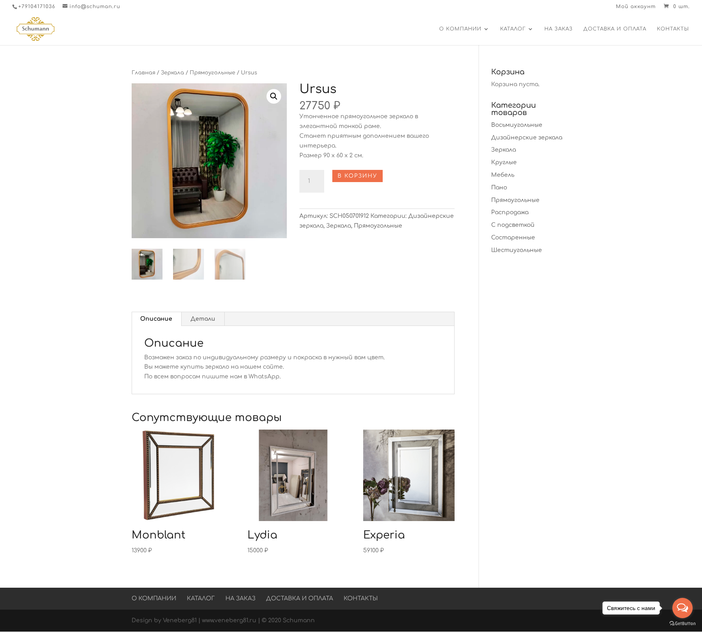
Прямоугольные (212, 73)
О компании (460, 29)
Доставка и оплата (614, 29)
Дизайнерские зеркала (526, 138)
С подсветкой (513, 225)
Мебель (502, 175)
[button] (273, 96)
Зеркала (172, 73)
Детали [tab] (203, 319)
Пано (499, 188)
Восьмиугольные (516, 125)
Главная (143, 73)
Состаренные (513, 238)
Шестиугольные (516, 250)
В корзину (357, 176)
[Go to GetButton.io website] (683, 623)
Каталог (513, 29)
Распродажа (510, 212)
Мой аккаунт (636, 6)
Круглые (504, 162)
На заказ (558, 29)
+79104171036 (36, 6)
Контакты (673, 29)
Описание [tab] (156, 319)
